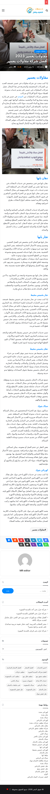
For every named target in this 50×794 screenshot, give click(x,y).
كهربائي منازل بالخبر (41, 736)
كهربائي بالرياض (42, 720)
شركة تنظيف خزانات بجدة (38, 723)
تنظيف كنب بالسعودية (12, 676)
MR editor (40, 67)
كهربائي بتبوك (42, 470)
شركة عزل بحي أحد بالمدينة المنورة (32, 609)
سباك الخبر (44, 734)
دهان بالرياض (43, 731)
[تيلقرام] (39, 544)
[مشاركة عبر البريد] (26, 544)
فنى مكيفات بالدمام (14, 685)
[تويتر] (39, 540)
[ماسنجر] (8, 540)
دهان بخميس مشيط (39, 349)
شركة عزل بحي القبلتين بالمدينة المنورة (31, 613)
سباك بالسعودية (29, 685)
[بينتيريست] (20, 540)
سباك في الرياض (42, 758)
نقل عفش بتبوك (41, 694)
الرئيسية (42, 24)
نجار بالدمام (43, 689)
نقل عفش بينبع (42, 769)
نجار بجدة (44, 715)
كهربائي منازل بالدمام (40, 742)
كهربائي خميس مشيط (40, 744)
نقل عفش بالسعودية (16, 689)
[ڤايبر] (32, 544)
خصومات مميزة (27, 681)
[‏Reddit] (14, 540)
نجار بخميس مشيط (39, 295)
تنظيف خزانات (19, 672)
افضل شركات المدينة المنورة (37, 672)
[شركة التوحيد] (35, 10)
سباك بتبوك (43, 406)
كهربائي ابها (44, 747)
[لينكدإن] (32, 540)
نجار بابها (42, 237)
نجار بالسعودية (31, 689)
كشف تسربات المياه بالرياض (37, 777)
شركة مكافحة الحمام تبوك (38, 761)
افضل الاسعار (29, 668)
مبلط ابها (45, 755)
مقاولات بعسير (33, 24)
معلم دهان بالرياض (41, 726)
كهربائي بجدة (43, 712)
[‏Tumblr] (26, 540)
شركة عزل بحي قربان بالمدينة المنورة (32, 631)
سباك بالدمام (43, 739)
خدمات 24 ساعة (41, 681)
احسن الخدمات (42, 668)
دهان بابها (42, 178)
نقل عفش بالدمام (41, 771)
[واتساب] (45, 544)
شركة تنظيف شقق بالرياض (38, 728)
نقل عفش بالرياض (41, 766)
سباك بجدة (44, 717)
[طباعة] (20, 544)
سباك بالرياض (42, 685)
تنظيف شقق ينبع (41, 676)
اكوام (46, 774)
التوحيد (20, 96)
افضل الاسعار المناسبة (14, 668)
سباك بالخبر (15, 681)
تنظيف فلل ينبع (27, 676)
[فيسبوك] (45, 540)
